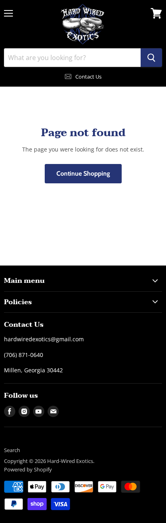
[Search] (151, 57)
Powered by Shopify (28, 469)
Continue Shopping (83, 173)
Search (12, 450)
